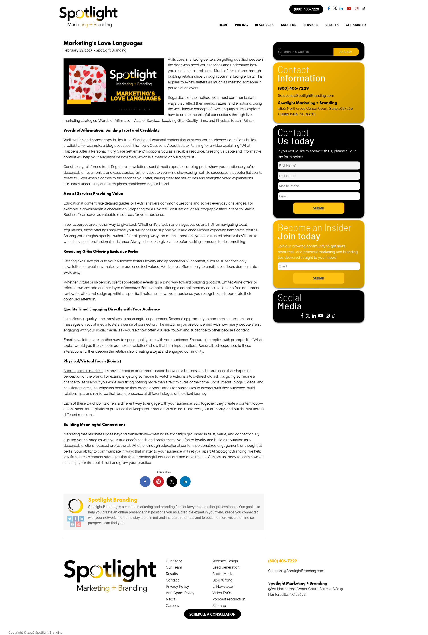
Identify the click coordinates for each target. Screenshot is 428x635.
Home (223, 25)
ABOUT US (288, 25)
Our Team (174, 567)
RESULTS (332, 25)
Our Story (174, 561)
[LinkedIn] (81, 518)
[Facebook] (75, 518)
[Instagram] (72, 524)
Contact (172, 580)
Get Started (356, 25)
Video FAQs (222, 593)
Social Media (222, 574)
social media (96, 324)
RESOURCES (264, 25)
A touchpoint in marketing (85, 371)
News (170, 599)
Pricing (241, 25)
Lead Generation (225, 567)
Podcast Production (228, 599)
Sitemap (219, 606)
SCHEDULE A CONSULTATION (212, 614)
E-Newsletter (223, 586)
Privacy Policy (177, 586)
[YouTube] (78, 524)
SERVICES (310, 25)
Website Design (225, 561)
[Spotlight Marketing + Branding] (88, 27)
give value (169, 242)
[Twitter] (69, 518)
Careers (172, 606)
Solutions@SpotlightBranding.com (306, 95)
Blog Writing (222, 580)
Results (172, 574)
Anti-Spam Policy (180, 593)
